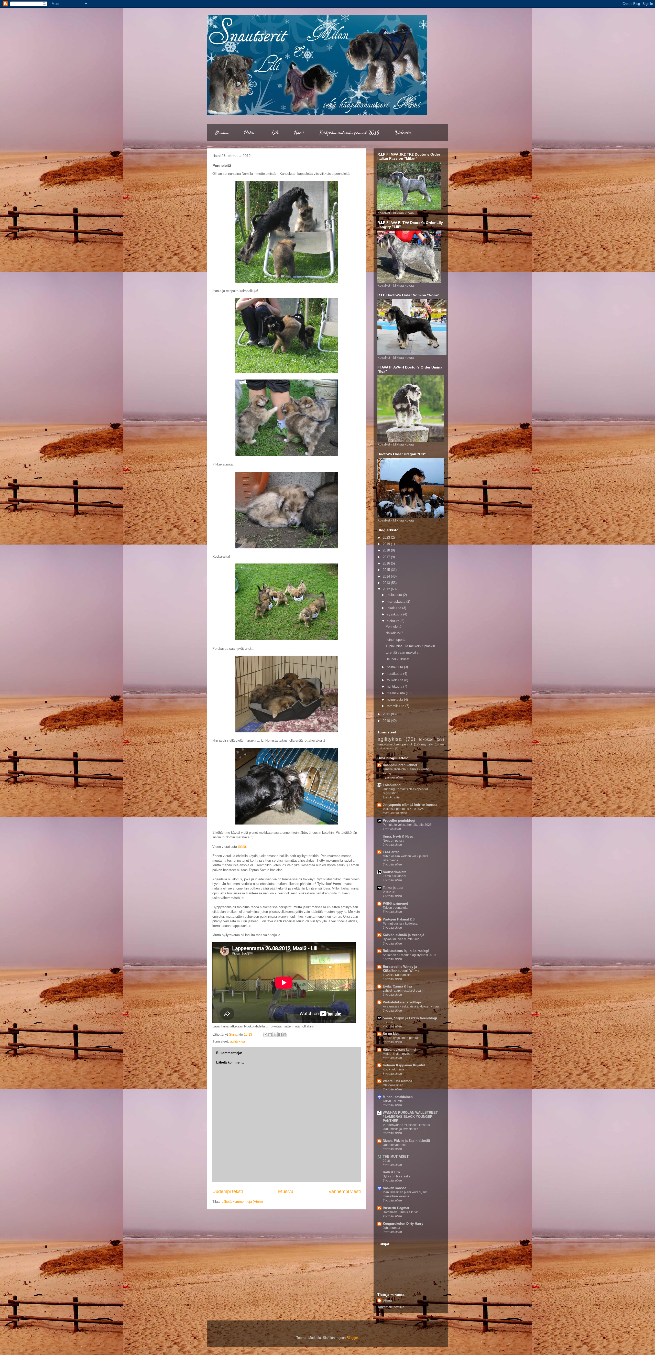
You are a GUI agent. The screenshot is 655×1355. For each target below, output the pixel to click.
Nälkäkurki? (394, 633)
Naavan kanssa (394, 1188)
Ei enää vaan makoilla (402, 652)
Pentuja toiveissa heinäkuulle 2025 (407, 825)
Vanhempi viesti (345, 1191)
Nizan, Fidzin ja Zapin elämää (406, 1141)
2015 (387, 570)
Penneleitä (393, 626)
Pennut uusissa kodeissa (400, 923)
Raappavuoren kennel (400, 765)
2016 (387, 563)
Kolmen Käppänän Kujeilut (404, 1065)
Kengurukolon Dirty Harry (403, 1224)
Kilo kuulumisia (393, 1069)
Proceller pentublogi (399, 820)
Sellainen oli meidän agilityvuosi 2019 (409, 955)
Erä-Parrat (391, 852)
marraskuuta (396, 601)
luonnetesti (387, 748)
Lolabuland (392, 785)
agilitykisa (237, 1041)
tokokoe (426, 739)
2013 (387, 583)
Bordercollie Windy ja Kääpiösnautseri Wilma (401, 969)
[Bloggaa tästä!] (270, 1034)
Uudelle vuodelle (395, 1145)
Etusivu (221, 132)
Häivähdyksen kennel (399, 1050)
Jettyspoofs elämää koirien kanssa (410, 805)
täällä (242, 847)
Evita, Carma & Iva (397, 986)
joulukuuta (395, 595)
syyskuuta (395, 614)
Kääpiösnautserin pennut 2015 (349, 132)
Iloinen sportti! (396, 640)
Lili (274, 132)
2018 (387, 550)
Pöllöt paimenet (395, 903)
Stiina (387, 1300)
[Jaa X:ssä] (275, 1034)
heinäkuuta (395, 667)
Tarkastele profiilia (390, 1307)
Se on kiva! (391, 1034)
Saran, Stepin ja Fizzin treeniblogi (410, 1018)
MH (442, 744)
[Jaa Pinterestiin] (284, 1034)
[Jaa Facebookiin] (279, 1034)
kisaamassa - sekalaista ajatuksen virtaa (411, 1006)
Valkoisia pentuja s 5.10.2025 (403, 809)
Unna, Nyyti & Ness (398, 836)
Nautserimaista (394, 872)
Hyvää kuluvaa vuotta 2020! (402, 939)
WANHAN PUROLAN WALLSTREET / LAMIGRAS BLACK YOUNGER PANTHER (410, 1117)
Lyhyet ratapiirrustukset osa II (403, 990)
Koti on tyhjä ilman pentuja (401, 1038)
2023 (387, 537)
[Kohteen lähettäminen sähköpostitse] (265, 1034)
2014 (387, 576)
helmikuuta (395, 699)
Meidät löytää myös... (397, 1054)
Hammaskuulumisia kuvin (401, 1212)
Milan (250, 132)
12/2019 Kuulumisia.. (397, 975)
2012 (387, 589)
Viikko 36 (389, 892)
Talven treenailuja (395, 907)
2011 (387, 714)
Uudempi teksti (227, 1191)
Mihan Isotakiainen (398, 1097)
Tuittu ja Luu (393, 888)
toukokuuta (395, 680)
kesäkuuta (395, 674)
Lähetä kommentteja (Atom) (242, 1202)
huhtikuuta (395, 686)
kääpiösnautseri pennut (394, 744)
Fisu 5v (388, 1022)
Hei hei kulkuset (397, 659)
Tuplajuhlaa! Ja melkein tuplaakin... (412, 646)
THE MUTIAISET (396, 1156)
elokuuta (393, 621)
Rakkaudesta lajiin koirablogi (406, 951)
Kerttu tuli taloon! (394, 876)
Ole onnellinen (393, 1085)
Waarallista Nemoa (397, 1081)
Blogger (352, 1338)
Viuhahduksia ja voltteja (402, 1002)
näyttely (427, 744)
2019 (387, 544)
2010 (387, 721)
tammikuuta (396, 706)
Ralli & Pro (391, 1172)
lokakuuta (394, 608)
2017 (387, 557)
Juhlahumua (391, 1228)
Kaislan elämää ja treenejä (403, 935)
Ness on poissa (393, 840)
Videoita (403, 132)
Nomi (299, 132)
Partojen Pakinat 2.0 (398, 919)
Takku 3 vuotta (393, 1101)
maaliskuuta (396, 693)
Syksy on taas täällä (396, 1176)
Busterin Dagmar (396, 1208)
